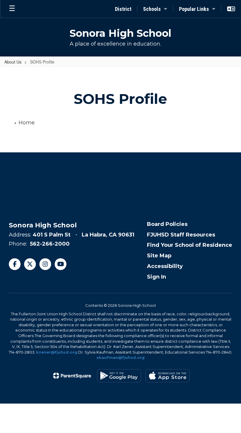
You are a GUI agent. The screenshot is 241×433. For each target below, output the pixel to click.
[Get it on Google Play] (119, 375)
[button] (155, 9)
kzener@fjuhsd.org (56, 352)
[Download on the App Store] (167, 375)
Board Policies (167, 224)
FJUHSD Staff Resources (181, 235)
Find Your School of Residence (189, 245)
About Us (12, 62)
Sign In (156, 277)
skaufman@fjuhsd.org (120, 357)
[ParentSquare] (72, 375)
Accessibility (165, 266)
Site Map (159, 255)
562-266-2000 (50, 244)
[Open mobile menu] (12, 9)
